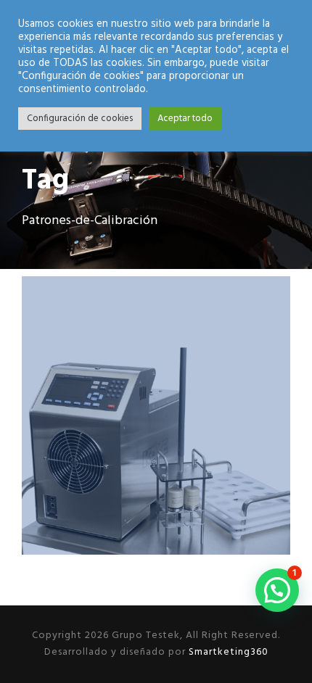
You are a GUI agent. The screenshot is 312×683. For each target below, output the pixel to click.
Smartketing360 (227, 652)
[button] (277, 590)
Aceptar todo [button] (185, 118)
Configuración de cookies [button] (80, 118)
